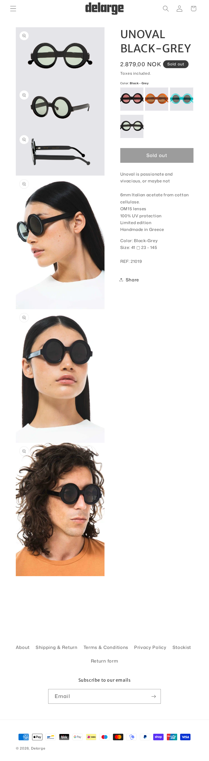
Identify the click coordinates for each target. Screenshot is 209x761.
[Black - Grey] (131, 126)
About (23, 647)
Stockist (182, 647)
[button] (13, 9)
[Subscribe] (154, 696)
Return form (104, 661)
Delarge (38, 748)
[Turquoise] (181, 99)
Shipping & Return (57, 647)
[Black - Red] (131, 99)
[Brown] (156, 99)
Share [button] (132, 279)
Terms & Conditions (106, 647)
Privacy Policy (150, 647)
